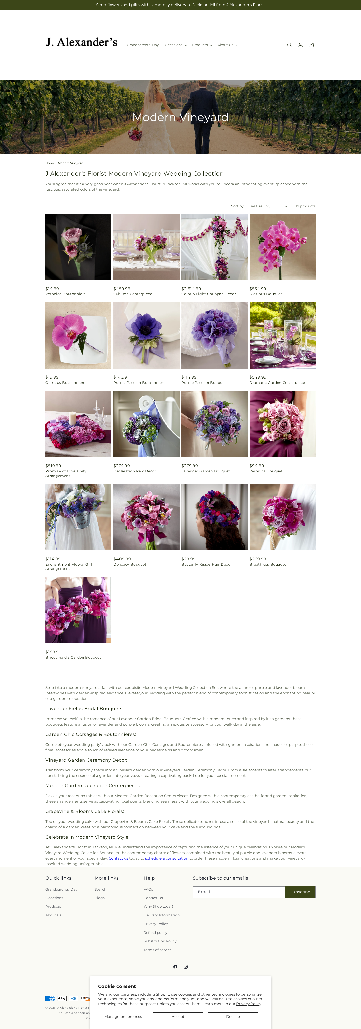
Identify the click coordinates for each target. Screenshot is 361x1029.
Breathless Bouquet (268, 564)
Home (50, 163)
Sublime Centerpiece (132, 294)
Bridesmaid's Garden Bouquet (73, 657)
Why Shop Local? (159, 906)
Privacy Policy (248, 1003)
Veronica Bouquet (266, 471)
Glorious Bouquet (266, 294)
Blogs (100, 898)
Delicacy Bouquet (130, 564)
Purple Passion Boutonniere (139, 382)
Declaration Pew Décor (134, 471)
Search (100, 889)
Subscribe (300, 892)
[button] (175, 45)
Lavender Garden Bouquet (205, 471)
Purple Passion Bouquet (203, 382)
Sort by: (237, 206)
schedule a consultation (166, 858)
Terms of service (158, 950)
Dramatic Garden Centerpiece (277, 382)
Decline (233, 1016)
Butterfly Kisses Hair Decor (206, 564)
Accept (178, 1016)
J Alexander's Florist (72, 1007)
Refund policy (155, 932)
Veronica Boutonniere (65, 294)
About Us (53, 915)
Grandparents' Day (61, 889)
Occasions (54, 898)
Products (53, 906)
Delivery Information (162, 915)
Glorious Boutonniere (65, 382)
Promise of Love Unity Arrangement (66, 473)
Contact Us (153, 898)
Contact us (118, 858)
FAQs (148, 889)
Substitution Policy (160, 941)
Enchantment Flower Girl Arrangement (68, 566)
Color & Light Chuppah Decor (208, 294)
